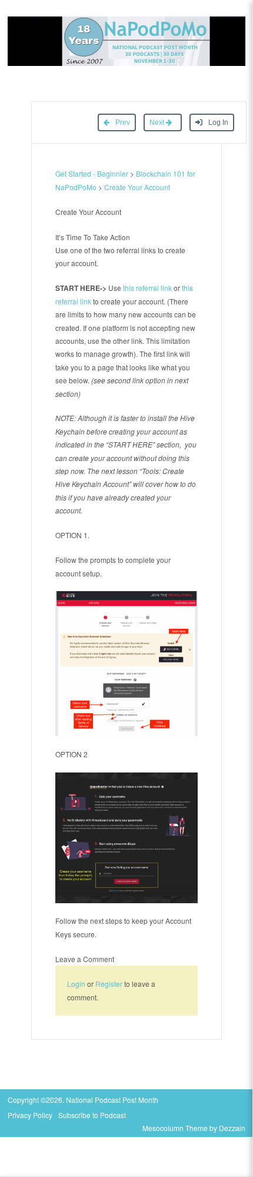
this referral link (147, 288)
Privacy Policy (30, 1115)
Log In (217, 122)
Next (157, 122)
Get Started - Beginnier (91, 173)
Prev (122, 122)
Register (108, 984)
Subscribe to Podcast (92, 1115)
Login (76, 984)
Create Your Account (137, 187)
